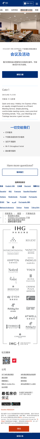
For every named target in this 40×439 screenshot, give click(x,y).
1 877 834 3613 (25, 394)
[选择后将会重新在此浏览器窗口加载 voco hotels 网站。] (30, 269)
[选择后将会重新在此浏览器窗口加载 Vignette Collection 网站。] (30, 249)
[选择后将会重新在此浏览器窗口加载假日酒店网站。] (13, 307)
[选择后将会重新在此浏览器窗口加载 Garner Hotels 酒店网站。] (30, 307)
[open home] (1, 217)
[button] (37, 3)
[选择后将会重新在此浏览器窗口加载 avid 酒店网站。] (13, 317)
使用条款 (24, 381)
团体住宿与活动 (26, 10)
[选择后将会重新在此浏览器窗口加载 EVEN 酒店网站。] (13, 298)
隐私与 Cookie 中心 (8, 384)
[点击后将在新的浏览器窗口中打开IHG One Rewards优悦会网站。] (20, 344)
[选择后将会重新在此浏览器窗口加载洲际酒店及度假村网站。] (13, 250)
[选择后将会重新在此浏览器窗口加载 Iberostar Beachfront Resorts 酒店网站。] (13, 288)
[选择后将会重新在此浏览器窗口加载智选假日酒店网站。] (30, 298)
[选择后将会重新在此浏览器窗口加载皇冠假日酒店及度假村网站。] (30, 288)
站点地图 (5, 387)
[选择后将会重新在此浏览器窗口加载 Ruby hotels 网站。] (13, 279)
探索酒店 (24, 377)
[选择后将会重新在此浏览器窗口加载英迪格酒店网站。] (30, 260)
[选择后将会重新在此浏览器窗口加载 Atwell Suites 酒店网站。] (30, 317)
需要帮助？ (5, 381)
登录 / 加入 (30, 3)
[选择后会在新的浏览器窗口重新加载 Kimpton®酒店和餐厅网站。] (13, 260)
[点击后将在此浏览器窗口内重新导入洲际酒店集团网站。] (20, 229)
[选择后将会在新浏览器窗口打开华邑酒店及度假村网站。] (30, 279)
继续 (19, 429)
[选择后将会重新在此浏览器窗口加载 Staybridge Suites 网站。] (13, 326)
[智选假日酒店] (5, 3)
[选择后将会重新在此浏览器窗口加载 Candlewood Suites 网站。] (20, 336)
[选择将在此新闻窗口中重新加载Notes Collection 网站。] (13, 269)
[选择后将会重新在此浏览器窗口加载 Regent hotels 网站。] (30, 240)
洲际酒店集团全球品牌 (28, 374)
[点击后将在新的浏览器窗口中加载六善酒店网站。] (13, 240)
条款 (20, 417)
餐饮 (7, 10)
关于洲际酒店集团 (8, 374)
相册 (36, 10)
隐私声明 (29, 421)
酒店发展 (5, 377)
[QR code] (6, 360)
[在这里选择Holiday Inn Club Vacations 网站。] (30, 326)
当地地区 (14, 10)
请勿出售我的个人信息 (28, 384)
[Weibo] (14, 361)
